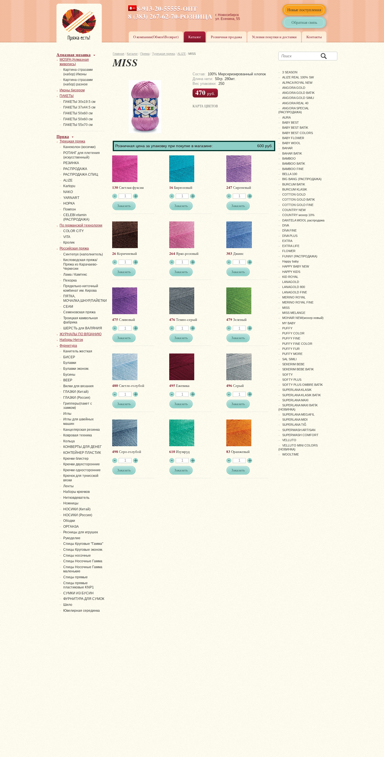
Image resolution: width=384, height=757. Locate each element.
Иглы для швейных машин (78, 421)
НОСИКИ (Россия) (77, 515)
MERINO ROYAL (294, 297)
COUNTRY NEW (294, 210)
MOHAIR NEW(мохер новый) (303, 317)
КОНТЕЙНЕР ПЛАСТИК (82, 453)
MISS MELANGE (293, 312)
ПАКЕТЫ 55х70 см (77, 125)
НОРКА (69, 203)
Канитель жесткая (77, 351)
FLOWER (288, 251)
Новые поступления (304, 9)
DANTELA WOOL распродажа (303, 220)
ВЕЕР (67, 380)
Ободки (69, 521)
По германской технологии (81, 225)
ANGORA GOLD (293, 87)
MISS (286, 307)
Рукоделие (71, 538)
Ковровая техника (77, 435)
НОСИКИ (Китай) (77, 509)
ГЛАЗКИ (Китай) (76, 392)
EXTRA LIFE (290, 246)
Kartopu (69, 186)
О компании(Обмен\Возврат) (156, 36)
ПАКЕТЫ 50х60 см (77, 113)
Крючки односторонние (82, 470)
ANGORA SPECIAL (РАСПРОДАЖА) (293, 110)
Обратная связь (304, 22)
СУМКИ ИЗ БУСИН (78, 593)
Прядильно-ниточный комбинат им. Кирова (80, 288)
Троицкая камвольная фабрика (80, 320)
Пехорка (70, 280)
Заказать (124, 205)
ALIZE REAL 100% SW (298, 77)
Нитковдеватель (76, 498)
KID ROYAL (290, 276)
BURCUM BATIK (293, 184)
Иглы (67, 414)
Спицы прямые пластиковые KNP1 (78, 585)
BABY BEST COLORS (297, 133)
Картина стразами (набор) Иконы (78, 72)
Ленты (68, 486)
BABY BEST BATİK (295, 127)
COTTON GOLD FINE (297, 205)
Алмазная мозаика (74, 55)
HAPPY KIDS (291, 271)
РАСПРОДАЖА (75, 169)
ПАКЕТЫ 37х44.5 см (79, 107)
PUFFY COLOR (293, 333)
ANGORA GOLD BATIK (298, 92)
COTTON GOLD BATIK (298, 199)
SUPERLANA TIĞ (294, 424)
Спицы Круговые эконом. (83, 550)
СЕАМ (68, 307)
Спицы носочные (77, 555)
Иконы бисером (72, 90)
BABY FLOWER (293, 138)
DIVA (285, 225)
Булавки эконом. (76, 369)
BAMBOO (289, 158)
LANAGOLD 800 (293, 287)
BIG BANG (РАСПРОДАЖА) (302, 179)
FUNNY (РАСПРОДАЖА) (299, 256)
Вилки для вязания (78, 386)
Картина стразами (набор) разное (78, 82)
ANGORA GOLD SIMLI (298, 97)
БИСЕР (69, 357)
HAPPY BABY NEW (295, 266)
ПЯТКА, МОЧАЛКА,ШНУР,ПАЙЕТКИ (85, 298)
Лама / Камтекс (75, 274)
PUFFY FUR (291, 348)
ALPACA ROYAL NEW (297, 82)
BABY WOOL (291, 143)
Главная (118, 53)
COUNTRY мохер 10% (298, 215)
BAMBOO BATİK (293, 163)
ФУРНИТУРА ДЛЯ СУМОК (83, 599)
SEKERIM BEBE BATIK (298, 369)
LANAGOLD (290, 282)
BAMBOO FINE (293, 169)
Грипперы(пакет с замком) (77, 406)
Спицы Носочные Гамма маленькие (82, 569)
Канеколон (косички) (79, 147)
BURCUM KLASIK (294, 189)
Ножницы (70, 503)
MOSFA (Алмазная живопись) (74, 62)
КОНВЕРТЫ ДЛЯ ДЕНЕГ (82, 447)
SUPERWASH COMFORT (300, 435)
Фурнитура (68, 346)
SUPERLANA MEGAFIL (298, 414)
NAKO (68, 192)
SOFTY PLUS (291, 379)
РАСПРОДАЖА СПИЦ (80, 174)
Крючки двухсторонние (81, 464)
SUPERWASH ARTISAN (298, 430)
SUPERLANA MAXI (295, 400)
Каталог (194, 36)
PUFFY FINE (291, 338)
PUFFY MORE (292, 353)
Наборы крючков (76, 492)
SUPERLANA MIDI (295, 419)
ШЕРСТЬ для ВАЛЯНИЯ (82, 328)
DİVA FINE (289, 230)
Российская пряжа (74, 248)
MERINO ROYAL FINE (297, 302)
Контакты (314, 36)
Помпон (69, 209)
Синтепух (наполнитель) (83, 254)
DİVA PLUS (289, 235)
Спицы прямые (75, 577)
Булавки (69, 363)
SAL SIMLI (289, 359)
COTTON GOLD (294, 194)
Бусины (69, 375)
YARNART (71, 198)
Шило (67, 605)
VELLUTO (289, 440)
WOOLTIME (290, 454)
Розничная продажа (226, 36)
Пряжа (145, 53)
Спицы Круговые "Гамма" (83, 544)
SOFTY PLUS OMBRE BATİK (302, 384)
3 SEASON (289, 72)
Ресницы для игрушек (80, 532)
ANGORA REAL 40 (295, 103)
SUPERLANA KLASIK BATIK (301, 395)
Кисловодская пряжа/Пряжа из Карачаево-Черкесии (80, 264)
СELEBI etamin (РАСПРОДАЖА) (76, 217)
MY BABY (288, 323)
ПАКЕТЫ (67, 96)
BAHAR (287, 148)
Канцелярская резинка (81, 430)
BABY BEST (290, 122)
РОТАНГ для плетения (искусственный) (81, 155)
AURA (286, 117)
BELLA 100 (289, 174)
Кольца (69, 441)
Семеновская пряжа (79, 312)
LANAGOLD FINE (294, 292)
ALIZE (181, 53)
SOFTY (287, 374)
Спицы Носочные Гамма (82, 561)
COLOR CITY (73, 231)
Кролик (68, 242)
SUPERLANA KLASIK (296, 389)
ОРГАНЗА (71, 527)
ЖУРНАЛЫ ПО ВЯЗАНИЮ (80, 334)
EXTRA (287, 240)
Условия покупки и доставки (274, 36)
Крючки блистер (76, 459)
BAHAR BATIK (292, 153)
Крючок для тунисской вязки (80, 478)
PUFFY (287, 328)
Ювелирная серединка (81, 611)
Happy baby (290, 261)
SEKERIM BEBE (293, 364)
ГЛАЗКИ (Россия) (76, 398)
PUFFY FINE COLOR (297, 343)
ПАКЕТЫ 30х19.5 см (79, 102)
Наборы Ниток (71, 340)
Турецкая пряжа (163, 53)
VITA (66, 237)
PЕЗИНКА (71, 163)
